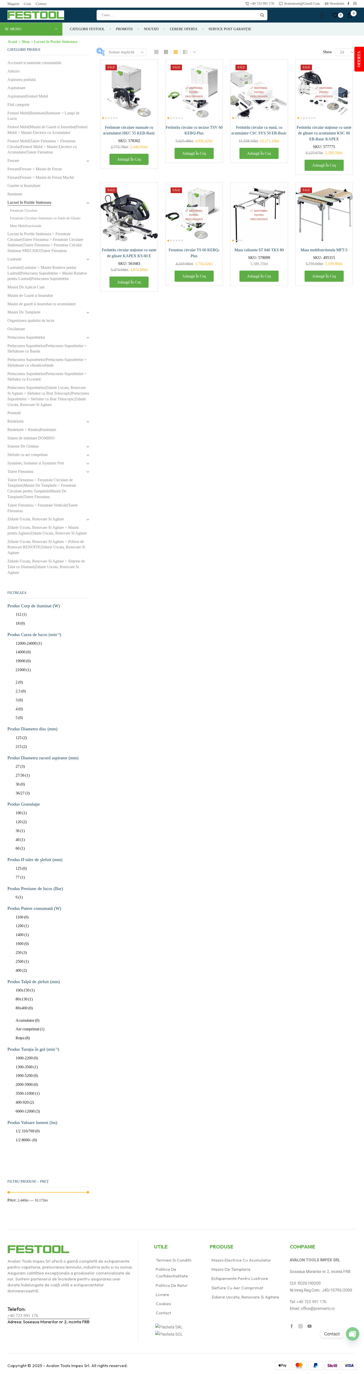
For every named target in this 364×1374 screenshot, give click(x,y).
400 (21, 970)
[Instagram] (355, 4)
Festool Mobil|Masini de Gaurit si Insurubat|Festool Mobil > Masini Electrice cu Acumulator (47, 130)
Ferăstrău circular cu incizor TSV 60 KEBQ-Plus (194, 130)
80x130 (24, 999)
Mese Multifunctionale (25, 226)
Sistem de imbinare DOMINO (31, 438)
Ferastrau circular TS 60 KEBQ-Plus (194, 253)
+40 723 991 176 (22, 1315)
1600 (22, 943)
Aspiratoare (16, 88)
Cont (27, 4)
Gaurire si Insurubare (23, 185)
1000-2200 (27, 1058)
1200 (22, 926)
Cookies (163, 1303)
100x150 (25, 990)
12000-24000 (29, 643)
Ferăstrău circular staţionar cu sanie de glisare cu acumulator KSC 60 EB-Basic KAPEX (324, 133)
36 (20, 784)
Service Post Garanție (229, 29)
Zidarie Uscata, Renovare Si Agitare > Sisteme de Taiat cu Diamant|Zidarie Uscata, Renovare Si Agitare (46, 567)
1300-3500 (27, 1067)
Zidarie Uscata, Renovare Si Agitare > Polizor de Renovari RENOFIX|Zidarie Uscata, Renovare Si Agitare (46, 547)
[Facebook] (348, 4)
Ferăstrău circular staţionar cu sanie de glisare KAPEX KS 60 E (129, 253)
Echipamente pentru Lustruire (239, 1278)
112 (21, 614)
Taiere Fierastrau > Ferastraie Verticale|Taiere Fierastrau (42, 508)
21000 (23, 670)
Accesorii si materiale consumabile (34, 63)
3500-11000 (28, 1093)
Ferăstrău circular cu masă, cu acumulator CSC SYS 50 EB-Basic (259, 130)
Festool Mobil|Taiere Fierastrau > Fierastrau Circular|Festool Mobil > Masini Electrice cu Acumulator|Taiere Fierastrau (42, 146)
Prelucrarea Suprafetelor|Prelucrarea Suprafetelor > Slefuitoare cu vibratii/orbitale (47, 362)
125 (21, 738)
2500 (22, 961)
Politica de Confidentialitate (172, 1272)
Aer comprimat (30, 1029)
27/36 (23, 775)
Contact (41, 4)
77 (20, 877)
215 (21, 746)
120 (21, 822)
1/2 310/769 (28, 1131)
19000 (23, 661)
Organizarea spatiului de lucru (30, 320)
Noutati (151, 29)
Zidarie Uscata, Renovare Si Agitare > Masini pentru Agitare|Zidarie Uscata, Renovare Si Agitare (47, 530)
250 (21, 952)
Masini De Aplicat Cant (25, 287)
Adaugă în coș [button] (148, 87)
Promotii (124, 29)
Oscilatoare (16, 329)
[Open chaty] (352, 1334)
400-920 (25, 1102)
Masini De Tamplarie (23, 312)
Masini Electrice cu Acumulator (241, 1260)
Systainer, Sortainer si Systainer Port (35, 463)
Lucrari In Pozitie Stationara (29, 202)
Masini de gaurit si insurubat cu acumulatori (41, 304)
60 (20, 848)
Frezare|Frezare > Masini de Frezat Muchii (40, 177)
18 (20, 623)
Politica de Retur (172, 1285)
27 (20, 766)
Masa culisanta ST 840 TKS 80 (259, 250)
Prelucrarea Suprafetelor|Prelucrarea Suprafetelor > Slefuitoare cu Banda (47, 349)
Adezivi (13, 71)
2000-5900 (27, 1084)
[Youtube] (310, 1326)
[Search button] (262, 15)
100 (21, 813)
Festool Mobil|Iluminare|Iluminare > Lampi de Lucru (43, 116)
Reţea (23, 1038)
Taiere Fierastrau (20, 471)
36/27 (23, 793)
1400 (22, 935)
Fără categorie (18, 104)
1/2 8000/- (26, 1140)
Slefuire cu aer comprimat (27, 455)
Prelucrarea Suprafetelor (26, 337)
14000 (23, 652)
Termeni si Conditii (173, 1260)
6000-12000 (28, 1111)
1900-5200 (27, 1075)
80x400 (24, 1008)
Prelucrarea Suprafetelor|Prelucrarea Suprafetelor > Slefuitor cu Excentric (47, 377)
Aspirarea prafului (21, 79)
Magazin (13, 4)
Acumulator (27, 1020)
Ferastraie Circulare (23, 210)
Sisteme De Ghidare (23, 446)
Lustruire (14, 259)
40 (20, 840)
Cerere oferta (183, 29)
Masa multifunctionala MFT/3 (324, 250)
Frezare (13, 160)
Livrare (162, 1294)
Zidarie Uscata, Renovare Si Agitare (35, 519)
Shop (26, 42)
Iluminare (14, 194)
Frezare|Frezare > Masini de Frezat (34, 169)
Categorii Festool (87, 29)
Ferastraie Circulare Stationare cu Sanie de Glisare (45, 218)
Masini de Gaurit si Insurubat (30, 295)
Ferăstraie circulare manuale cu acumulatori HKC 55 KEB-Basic (129, 130)
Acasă (12, 42)
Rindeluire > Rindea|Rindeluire (31, 430)
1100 (22, 917)
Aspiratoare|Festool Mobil (27, 96)
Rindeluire (15, 421)
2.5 (21, 691)
